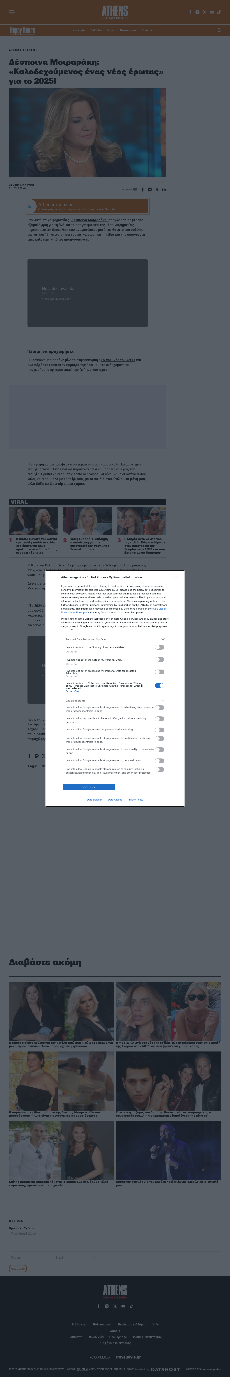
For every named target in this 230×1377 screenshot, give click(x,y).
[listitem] (115, 639)
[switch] (159, 647)
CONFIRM (89, 787)
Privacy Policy (135, 799)
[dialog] (115, 688)
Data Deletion (94, 799)
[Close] (177, 577)
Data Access (115, 799)
